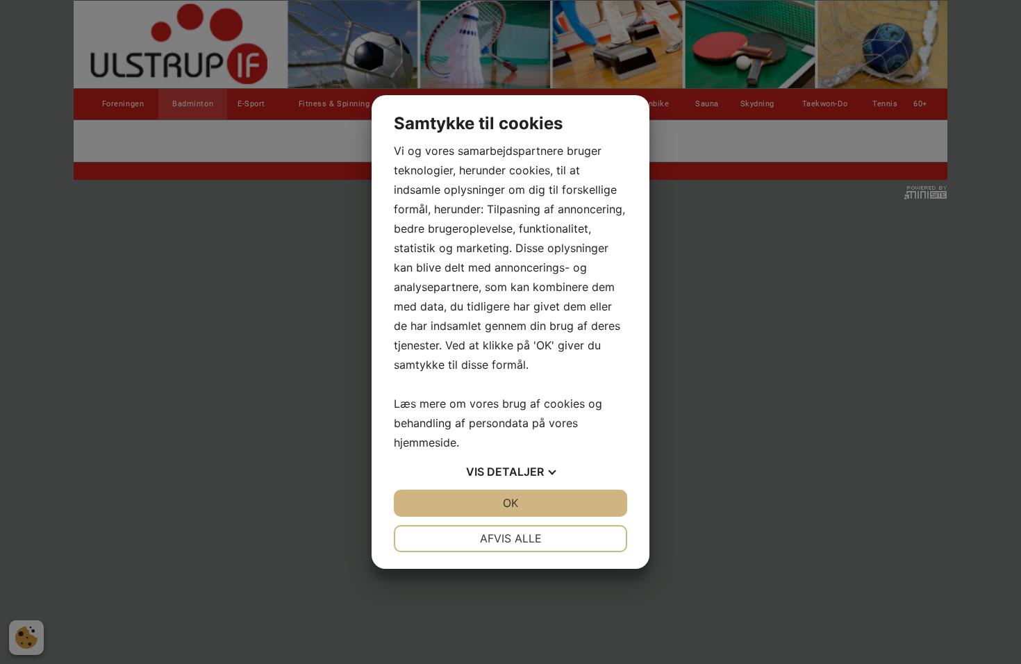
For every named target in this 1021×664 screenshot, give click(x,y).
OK (510, 503)
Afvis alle (511, 538)
